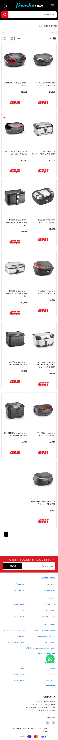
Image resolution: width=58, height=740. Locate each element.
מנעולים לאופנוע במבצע (46, 636)
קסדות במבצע (19, 636)
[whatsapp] (50, 658)
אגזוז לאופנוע (19, 616)
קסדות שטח (50, 584)
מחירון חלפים (50, 680)
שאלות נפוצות (19, 674)
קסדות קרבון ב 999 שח (46, 654)
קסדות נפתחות (49, 590)
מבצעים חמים (49, 624)
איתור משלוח (19, 680)
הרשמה (13, 566)
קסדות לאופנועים (48, 577)
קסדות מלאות (19, 590)
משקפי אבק (50, 610)
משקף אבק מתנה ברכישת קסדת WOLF (40, 648)
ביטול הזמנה (50, 686)
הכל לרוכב (51, 598)
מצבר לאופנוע (19, 605)
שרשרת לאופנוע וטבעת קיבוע (44, 631)
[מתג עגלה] (6, 6)
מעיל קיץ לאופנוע (48, 616)
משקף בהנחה (50, 642)
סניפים (21, 668)
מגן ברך (21, 610)
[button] (43, 75)
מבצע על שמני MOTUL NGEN (14, 631)
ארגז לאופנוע (50, 605)
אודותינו (52, 668)
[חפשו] (4, 14)
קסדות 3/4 (20, 584)
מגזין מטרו (51, 674)
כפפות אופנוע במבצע (16, 642)
